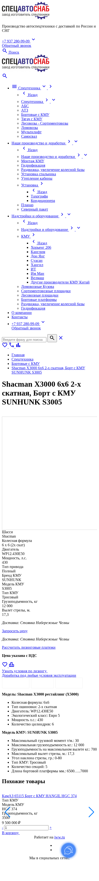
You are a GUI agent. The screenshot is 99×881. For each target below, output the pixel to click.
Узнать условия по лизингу (25, 671)
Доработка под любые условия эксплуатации (39, 675)
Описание (15, 683)
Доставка (69, 683)
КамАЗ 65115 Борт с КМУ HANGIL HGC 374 (39, 796)
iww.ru (59, 837)
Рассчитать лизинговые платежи (29, 647)
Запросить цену (15, 631)
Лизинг (42, 683)
